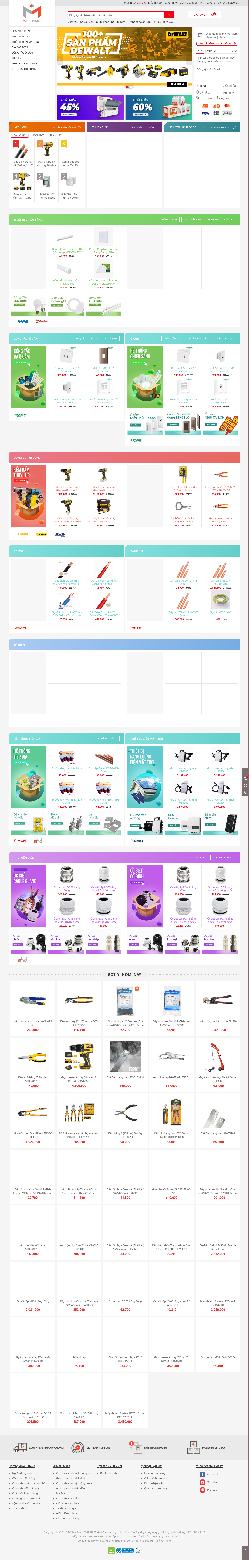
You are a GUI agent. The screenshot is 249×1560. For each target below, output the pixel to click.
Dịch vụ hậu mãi (153, 1483)
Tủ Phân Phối (107, 21)
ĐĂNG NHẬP (130, 3)
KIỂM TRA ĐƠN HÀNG (159, 3)
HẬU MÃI (225, 98)
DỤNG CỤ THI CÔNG (24, 69)
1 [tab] (127, 87)
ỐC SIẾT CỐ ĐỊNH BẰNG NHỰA (225, 857)
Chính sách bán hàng (68, 1498)
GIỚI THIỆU (230, 86)
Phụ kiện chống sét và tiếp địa (109, 738)
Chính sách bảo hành (156, 1478)
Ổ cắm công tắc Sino (200, 338)
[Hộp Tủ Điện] (90, 107)
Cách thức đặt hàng (23, 1478)
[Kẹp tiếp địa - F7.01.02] (66, 822)
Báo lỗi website (108, 1473)
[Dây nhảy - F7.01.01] (28, 822)
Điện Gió (168, 21)
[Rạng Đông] (41, 321)
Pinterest (212, 1490)
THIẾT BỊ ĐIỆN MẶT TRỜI (26, 41)
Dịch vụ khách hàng (67, 1518)
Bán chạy (19, 135)
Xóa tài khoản (20, 1508)
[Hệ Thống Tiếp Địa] (28, 777)
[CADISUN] (137, 628)
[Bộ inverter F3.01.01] (145, 822)
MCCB (157, 21)
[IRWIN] (60, 534)
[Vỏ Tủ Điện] (145, 683)
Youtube (212, 1482)
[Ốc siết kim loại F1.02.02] (66, 941)
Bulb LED (229, 219)
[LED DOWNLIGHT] (66, 303)
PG (96, 21)
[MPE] (23, 321)
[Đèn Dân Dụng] (28, 258)
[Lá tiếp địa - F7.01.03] (103, 822)
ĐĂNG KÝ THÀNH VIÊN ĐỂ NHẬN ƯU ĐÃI (217, 43)
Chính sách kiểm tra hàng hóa (29, 1483)
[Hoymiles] (137, 840)
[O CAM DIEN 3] (220, 422)
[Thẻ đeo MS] (28, 683)
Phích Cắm (111, 338)
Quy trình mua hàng (156, 1488)
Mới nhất (38, 135)
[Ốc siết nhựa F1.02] (28, 941)
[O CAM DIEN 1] (145, 422)
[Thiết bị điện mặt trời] (145, 777)
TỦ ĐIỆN (16, 58)
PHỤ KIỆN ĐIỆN (21, 31)
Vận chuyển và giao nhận (26, 1503)
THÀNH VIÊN (178, 3)
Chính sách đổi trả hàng (26, 1488)
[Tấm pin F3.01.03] (220, 822)
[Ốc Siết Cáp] (28, 896)
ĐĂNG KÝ (141, 3)
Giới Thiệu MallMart (67, 1513)
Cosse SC (73, 21)
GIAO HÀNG (206, 98)
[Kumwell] (20, 840)
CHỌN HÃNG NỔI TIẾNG (143, 127)
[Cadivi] (28, 590)
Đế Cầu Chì (86, 21)
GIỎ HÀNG (199, 14)
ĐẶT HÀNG (205, 92)
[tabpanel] (124, 60)
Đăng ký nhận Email (208, 69)
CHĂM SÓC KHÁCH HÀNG (199, 3)
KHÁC (234, 51)
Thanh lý (56, 135)
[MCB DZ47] (158, 107)
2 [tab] (131, 87)
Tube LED (212, 219)
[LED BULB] (28, 303)
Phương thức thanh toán (26, 1498)
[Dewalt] (23, 534)
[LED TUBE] (103, 303)
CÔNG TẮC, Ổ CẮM (22, 52)
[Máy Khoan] (28, 496)
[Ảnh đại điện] (200, 35)
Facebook (212, 1474)
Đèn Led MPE (169, 219)
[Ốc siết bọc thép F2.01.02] (103, 941)
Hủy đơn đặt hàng (154, 1473)
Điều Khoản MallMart (68, 1503)
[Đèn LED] (145, 258)
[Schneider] (20, 415)
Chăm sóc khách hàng (25, 1493)
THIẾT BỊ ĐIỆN (20, 36)
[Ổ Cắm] (145, 377)
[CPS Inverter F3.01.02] (183, 822)
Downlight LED (192, 219)
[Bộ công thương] (124, 1553)
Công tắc (80, 338)
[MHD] (38, 840)
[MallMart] (32, 13)
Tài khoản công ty (66, 1508)
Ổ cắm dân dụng (224, 338)
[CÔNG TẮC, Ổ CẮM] (28, 377)
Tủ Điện (121, 21)
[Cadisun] (145, 590)
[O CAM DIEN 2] (183, 422)
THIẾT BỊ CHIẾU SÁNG (24, 63)
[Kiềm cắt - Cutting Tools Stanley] (145, 496)
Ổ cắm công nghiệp (174, 338)
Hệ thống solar (136, 21)
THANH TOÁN (228, 93)
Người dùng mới (22, 1473)
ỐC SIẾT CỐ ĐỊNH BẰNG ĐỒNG (200, 857)
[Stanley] (41, 534)
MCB (149, 21)
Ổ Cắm (95, 338)
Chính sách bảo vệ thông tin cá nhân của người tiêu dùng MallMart (74, 1488)
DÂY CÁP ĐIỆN (20, 47)
